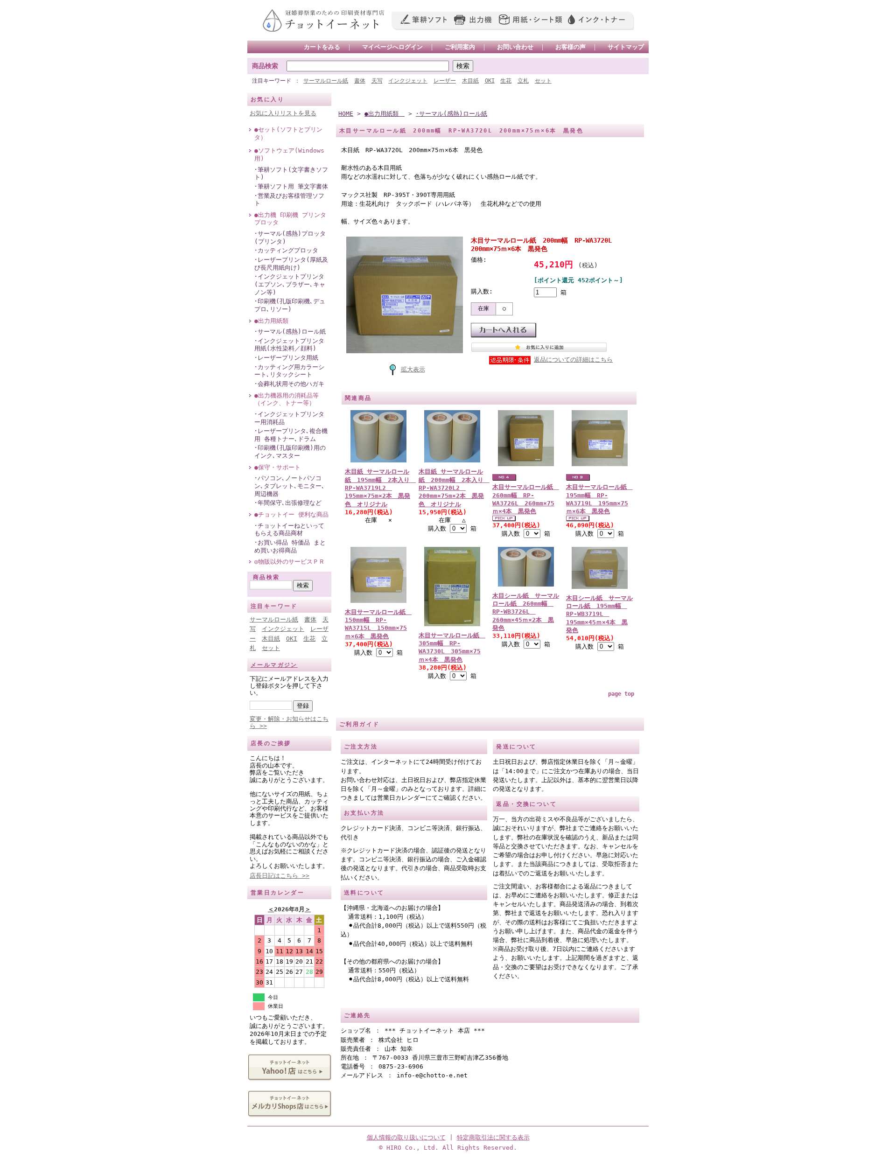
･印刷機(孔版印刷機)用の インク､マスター (290, 451)
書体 (359, 80)
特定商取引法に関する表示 (493, 1137)
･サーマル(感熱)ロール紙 (290, 331)
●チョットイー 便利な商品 (291, 514)
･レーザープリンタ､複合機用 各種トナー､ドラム (291, 434)
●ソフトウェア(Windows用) (289, 154)
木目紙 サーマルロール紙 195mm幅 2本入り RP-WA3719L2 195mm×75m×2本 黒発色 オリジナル (380, 487)
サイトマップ (626, 46)
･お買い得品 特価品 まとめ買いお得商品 (290, 546)
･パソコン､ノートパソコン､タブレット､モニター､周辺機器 (289, 486)
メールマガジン (274, 665)
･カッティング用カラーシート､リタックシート (289, 370)
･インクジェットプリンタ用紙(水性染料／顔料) (289, 344)
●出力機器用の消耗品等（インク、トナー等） (286, 399)
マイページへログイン (392, 46)
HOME (345, 113)
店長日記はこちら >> (279, 875)
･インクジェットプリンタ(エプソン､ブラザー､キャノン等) (289, 284)
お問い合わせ (515, 46)
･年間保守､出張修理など (288, 502)
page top (621, 694)
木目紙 (470, 80)
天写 (377, 80)
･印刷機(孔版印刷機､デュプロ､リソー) (289, 305)
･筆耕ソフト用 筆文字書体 (291, 186)
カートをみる (322, 46)
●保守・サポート (277, 467)
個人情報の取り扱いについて (406, 1137)
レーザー (445, 80)
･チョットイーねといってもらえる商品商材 (289, 529)
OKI (490, 80)
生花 (505, 80)
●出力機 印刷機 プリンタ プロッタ (290, 218)
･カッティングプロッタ (286, 250)
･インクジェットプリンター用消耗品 (289, 418)
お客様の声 (570, 46)
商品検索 (265, 66)
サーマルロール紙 (325, 80)
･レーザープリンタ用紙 (286, 357)
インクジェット (407, 80)
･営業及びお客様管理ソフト (289, 199)
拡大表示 (413, 369)
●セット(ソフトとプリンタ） (288, 133)
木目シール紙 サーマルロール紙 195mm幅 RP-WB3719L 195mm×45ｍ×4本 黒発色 (599, 614)
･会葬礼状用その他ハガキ (289, 383)
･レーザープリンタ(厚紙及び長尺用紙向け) (291, 263)
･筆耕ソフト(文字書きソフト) (291, 173)
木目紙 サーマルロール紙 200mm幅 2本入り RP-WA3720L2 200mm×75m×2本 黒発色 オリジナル (454, 487)
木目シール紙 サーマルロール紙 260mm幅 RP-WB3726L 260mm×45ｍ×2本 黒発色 (525, 611)
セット (543, 80)
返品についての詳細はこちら (573, 359)
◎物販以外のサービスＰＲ (289, 561)
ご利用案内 (460, 46)
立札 (523, 80)
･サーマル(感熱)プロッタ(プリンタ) (290, 237)
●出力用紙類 (274, 320)
